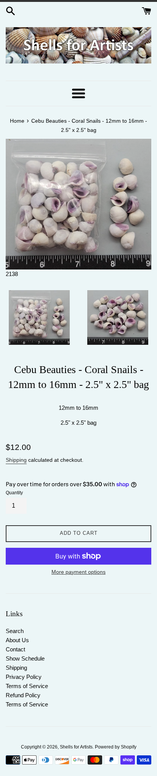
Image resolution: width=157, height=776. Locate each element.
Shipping (16, 460)
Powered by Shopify (115, 747)
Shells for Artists (76, 747)
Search (15, 631)
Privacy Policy (24, 677)
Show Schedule (25, 658)
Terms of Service (27, 686)
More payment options (78, 572)
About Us (17, 640)
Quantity (14, 492)
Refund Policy (23, 695)
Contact (15, 649)
